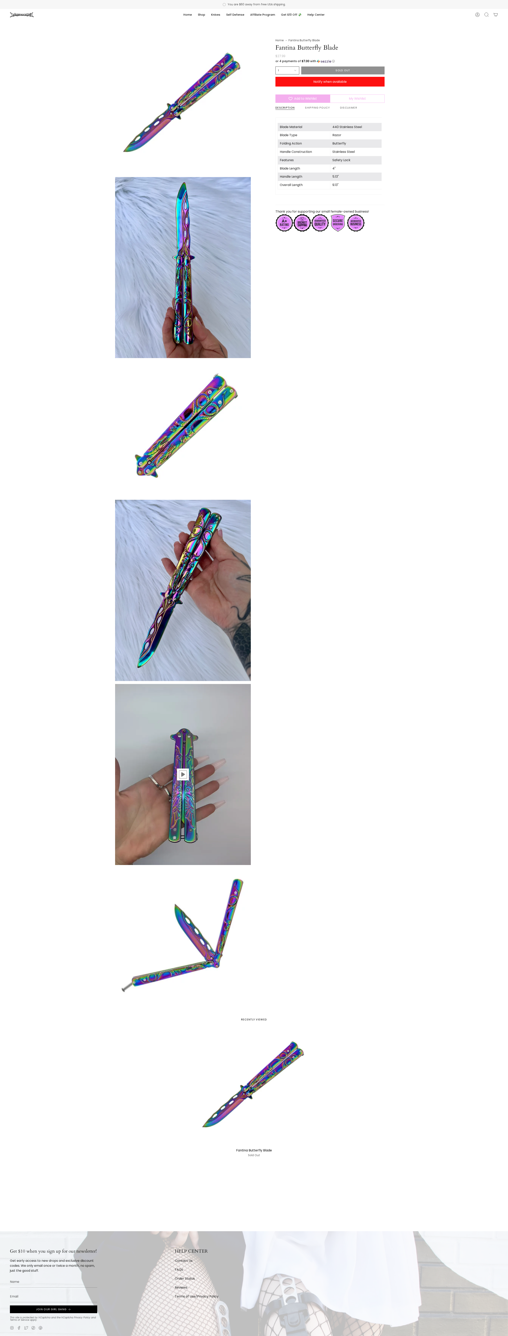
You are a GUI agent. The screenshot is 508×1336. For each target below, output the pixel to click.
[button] (201, 14)
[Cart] (495, 14)
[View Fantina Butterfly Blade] (183, 774)
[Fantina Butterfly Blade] (254, 1087)
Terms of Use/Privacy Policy (196, 1296)
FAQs (179, 1269)
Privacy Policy (82, 1317)
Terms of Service (19, 1320)
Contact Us (183, 1260)
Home (279, 40)
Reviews (181, 1287)
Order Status (185, 1278)
